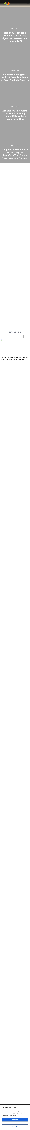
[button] (27, 3)
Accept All (15, 1119)
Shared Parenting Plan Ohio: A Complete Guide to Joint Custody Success (15, 77)
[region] (15, 1117)
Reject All (15, 1126)
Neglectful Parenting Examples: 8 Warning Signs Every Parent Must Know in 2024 (14, 358)
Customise (15, 1123)
